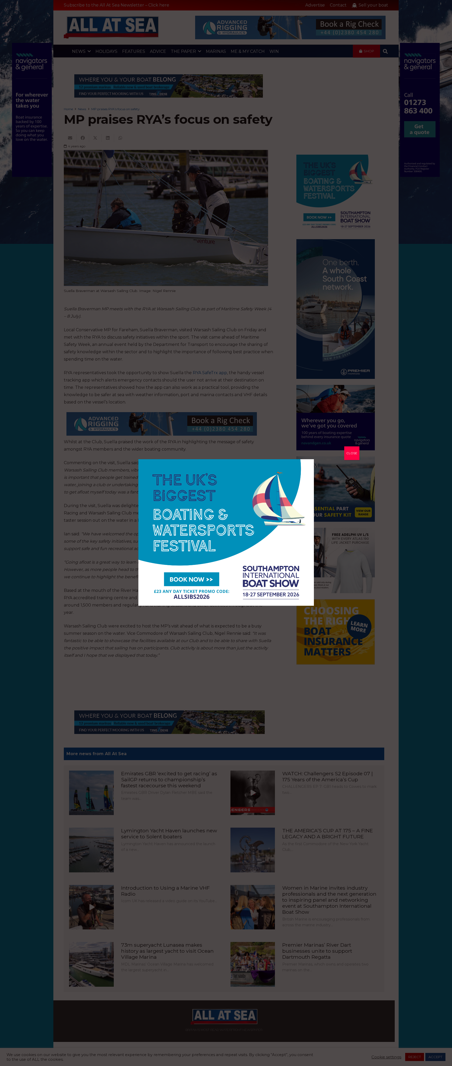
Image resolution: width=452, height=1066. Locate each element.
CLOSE (351, 453)
